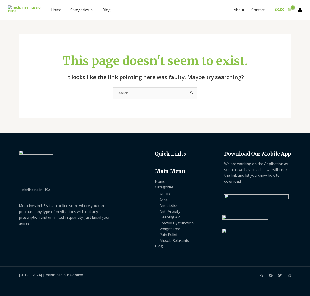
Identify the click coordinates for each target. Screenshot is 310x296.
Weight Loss (170, 228)
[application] (91, 9)
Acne (164, 199)
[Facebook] (271, 275)
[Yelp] (261, 275)
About (239, 9)
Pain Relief (168, 234)
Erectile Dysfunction (177, 222)
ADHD (165, 193)
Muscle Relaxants (174, 240)
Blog (107, 9)
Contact (258, 9)
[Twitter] (280, 275)
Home (56, 9)
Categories (79, 9)
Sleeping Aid (170, 217)
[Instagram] (289, 275)
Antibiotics (168, 205)
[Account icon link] (300, 10)
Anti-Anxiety (170, 211)
